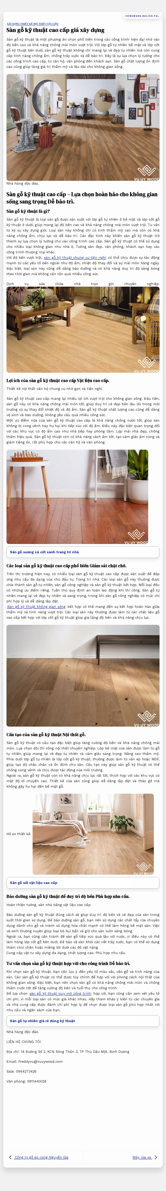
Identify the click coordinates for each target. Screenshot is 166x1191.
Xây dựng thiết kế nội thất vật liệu (33, 23)
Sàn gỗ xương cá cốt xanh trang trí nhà (44, 552)
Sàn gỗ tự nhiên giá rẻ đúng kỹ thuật (42, 1021)
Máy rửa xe (142, 1157)
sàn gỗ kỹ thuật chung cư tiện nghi (75, 258)
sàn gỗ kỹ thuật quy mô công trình (60, 993)
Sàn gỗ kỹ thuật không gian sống (36, 607)
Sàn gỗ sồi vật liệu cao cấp (33, 883)
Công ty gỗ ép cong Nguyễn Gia (41, 1157)
